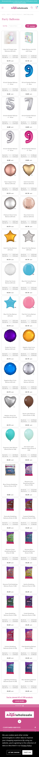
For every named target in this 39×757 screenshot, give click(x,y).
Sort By (5, 26)
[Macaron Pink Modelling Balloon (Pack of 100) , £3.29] (10, 572)
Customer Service (11, 727)
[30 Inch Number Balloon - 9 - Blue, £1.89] (29, 70)
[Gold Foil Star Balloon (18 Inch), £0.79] (10, 236)
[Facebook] (19, 721)
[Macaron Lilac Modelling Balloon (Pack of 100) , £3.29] (29, 469)
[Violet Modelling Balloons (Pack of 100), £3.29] (29, 601)
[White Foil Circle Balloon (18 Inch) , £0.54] (10, 269)
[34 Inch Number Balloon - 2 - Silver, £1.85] (10, 70)
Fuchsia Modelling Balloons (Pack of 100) (10, 647)
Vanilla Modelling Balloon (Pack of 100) (28, 585)
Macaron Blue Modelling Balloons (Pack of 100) (29, 551)
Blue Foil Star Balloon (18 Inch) (10, 315)
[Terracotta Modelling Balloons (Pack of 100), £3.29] (10, 504)
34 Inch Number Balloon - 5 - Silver (10, 116)
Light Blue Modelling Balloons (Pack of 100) (10, 680)
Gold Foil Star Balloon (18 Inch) (10, 249)
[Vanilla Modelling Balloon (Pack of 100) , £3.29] (29, 572)
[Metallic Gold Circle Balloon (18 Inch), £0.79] (29, 335)
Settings (14, 752)
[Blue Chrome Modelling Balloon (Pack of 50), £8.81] (10, 469)
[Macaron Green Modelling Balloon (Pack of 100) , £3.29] (10, 537)
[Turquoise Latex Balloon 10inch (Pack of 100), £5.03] (10, 435)
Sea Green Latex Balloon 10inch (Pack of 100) (29, 448)
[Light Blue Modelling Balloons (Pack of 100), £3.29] (10, 668)
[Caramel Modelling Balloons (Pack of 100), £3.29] (29, 504)
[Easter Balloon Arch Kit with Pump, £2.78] (29, 37)
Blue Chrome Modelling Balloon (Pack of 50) (10, 485)
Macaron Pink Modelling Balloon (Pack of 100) (10, 585)
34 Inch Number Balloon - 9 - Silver (10, 149)
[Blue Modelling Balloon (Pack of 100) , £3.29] (29, 668)
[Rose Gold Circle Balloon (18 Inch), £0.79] (29, 203)
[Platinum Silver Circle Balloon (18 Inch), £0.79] (10, 203)
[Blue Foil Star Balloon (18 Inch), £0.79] (10, 302)
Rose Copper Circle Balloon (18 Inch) (10, 182)
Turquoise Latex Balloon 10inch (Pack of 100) (10, 448)
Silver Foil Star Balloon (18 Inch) (29, 249)
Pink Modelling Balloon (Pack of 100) (29, 647)
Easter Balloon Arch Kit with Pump (29, 50)
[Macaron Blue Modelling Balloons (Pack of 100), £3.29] (29, 537)
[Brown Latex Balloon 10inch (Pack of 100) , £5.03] (29, 402)
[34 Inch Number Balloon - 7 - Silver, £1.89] (29, 104)
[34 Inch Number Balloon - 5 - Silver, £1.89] (10, 104)
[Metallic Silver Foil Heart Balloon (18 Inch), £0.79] (10, 402)
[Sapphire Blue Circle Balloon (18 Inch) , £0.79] (10, 368)
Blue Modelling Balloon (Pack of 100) (29, 680)
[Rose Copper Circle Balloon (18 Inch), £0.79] (10, 170)
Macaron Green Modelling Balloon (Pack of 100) (10, 551)
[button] (31, 26)
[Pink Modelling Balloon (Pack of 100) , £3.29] (29, 634)
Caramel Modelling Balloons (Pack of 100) (28, 517)
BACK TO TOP (18, 705)
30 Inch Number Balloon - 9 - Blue (29, 83)
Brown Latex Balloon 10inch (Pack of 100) (29, 414)
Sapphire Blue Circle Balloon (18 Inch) (10, 381)
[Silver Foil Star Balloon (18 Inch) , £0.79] (29, 236)
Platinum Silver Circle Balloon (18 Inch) (10, 216)
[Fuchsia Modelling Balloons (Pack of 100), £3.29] (10, 634)
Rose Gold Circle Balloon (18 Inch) (29, 216)
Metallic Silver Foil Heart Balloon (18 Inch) (10, 416)
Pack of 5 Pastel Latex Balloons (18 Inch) (10, 50)
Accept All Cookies (27, 752)
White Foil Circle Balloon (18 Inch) (10, 282)
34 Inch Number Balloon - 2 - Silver (10, 83)
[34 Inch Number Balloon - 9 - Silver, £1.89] (10, 137)
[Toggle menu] (2, 7)
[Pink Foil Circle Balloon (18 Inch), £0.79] (29, 302)
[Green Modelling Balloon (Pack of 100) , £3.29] (10, 601)
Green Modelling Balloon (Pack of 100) (10, 614)
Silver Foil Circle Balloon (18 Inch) (29, 381)
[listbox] (15, 26)
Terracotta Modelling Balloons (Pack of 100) (10, 517)
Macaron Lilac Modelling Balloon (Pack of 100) (28, 483)
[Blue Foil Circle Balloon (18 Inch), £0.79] (29, 269)
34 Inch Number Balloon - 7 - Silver (29, 116)
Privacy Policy (26, 745)
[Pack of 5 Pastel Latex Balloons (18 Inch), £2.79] (10, 37)
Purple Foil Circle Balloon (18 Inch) (10, 348)
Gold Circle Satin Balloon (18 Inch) (29, 182)
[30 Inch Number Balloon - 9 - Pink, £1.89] (29, 137)
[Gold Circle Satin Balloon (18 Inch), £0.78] (29, 170)
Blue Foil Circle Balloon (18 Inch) (29, 282)
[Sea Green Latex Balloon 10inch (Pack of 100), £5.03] (29, 435)
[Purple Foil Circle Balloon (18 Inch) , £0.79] (10, 335)
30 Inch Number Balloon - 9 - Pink (29, 149)
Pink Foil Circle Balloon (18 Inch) (29, 315)
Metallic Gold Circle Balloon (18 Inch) (29, 348)
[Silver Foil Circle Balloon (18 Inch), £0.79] (29, 368)
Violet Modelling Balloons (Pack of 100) (28, 614)
